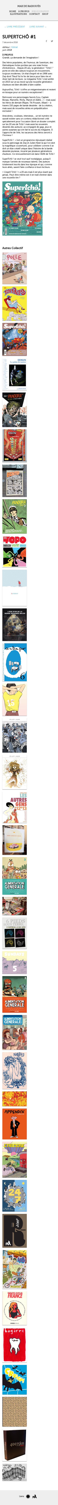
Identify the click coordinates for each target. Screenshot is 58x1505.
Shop (45, 14)
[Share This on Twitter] (51, 41)
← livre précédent (14, 27)
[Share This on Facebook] (46, 41)
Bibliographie (40, 11)
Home (12, 11)
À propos (23, 11)
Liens (21, 1496)
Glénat (14, 47)
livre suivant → (38, 27)
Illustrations (18, 14)
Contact (34, 14)
